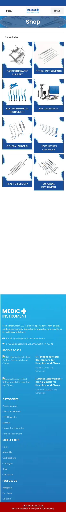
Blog (4, 468)
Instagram (7, 487)
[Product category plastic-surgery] (17, 170)
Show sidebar (12, 37)
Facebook (7, 493)
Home (5, 446)
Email (57, 10)
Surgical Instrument (12, 433)
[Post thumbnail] (17, 363)
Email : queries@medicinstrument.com (25, 338)
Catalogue (7, 463)
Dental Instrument (11, 411)
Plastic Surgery (9, 406)
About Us (7, 452)
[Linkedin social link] (37, 3)
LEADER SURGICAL (33, 507)
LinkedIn (6, 498)
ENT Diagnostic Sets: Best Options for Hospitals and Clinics (47, 360)
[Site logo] (33, 10)
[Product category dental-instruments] (49, 58)
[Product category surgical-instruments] (49, 172)
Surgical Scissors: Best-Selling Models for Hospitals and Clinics (49, 382)
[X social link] (33, 3)
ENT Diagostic (9, 417)
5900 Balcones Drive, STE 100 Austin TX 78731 (29, 343)
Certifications (9, 457)
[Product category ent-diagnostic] (49, 95)
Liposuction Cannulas (13, 428)
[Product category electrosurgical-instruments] (17, 97)
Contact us (7, 474)
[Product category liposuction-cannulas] (49, 135)
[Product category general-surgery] (17, 133)
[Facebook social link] (29, 3)
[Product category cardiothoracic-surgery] (17, 60)
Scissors (6, 422)
